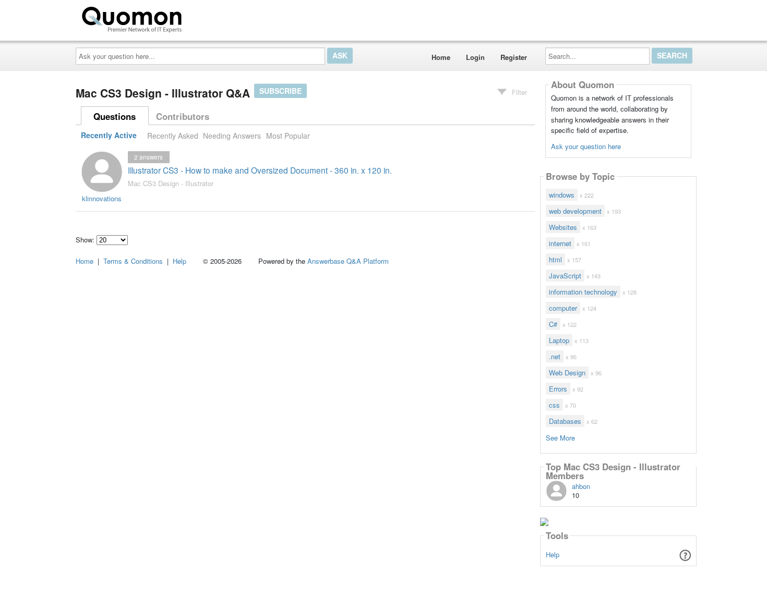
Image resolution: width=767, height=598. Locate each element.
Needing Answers (232, 135)
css (554, 405)
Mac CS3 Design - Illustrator (170, 183)
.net (554, 356)
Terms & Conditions (133, 261)
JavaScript (565, 275)
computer (563, 308)
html (555, 259)
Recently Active (109, 135)
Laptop (559, 340)
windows (561, 195)
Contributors (182, 116)
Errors (558, 389)
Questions (114, 116)
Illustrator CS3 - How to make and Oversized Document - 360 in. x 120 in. (260, 170)
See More (560, 437)
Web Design (567, 372)
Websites (563, 227)
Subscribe (280, 91)
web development (575, 211)
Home (441, 57)
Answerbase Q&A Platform (348, 261)
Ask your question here (586, 146)
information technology (583, 292)
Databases (565, 421)
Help (552, 554)
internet (560, 243)
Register (513, 57)
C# (553, 324)
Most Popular (288, 135)
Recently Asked (172, 135)
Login (475, 57)
